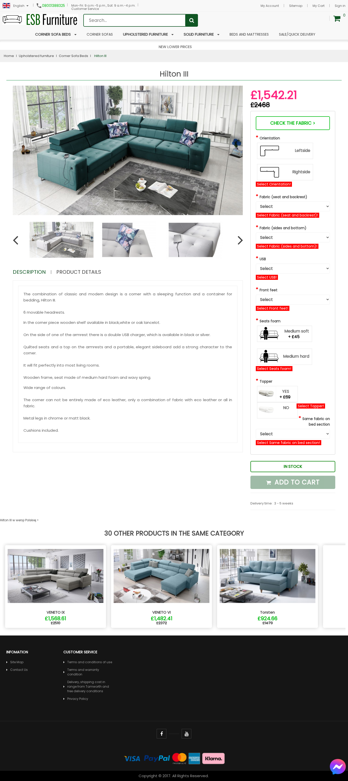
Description (29, 272)
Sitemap (295, 6)
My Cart (319, 6)
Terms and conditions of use (89, 662)
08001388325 (53, 5)
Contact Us (19, 670)
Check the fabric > (292, 123)
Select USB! (267, 277)
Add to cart (296, 482)
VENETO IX (56, 612)
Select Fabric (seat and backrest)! (287, 215)
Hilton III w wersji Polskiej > (19, 520)
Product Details (78, 272)
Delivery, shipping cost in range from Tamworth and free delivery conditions (88, 686)
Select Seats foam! (274, 368)
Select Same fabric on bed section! (288, 442)
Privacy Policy (77, 699)
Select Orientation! (274, 184)
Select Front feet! (272, 308)
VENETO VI (161, 612)
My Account (270, 6)
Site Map (16, 662)
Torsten (267, 612)
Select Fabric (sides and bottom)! (287, 246)
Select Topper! (311, 406)
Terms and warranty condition (83, 672)
